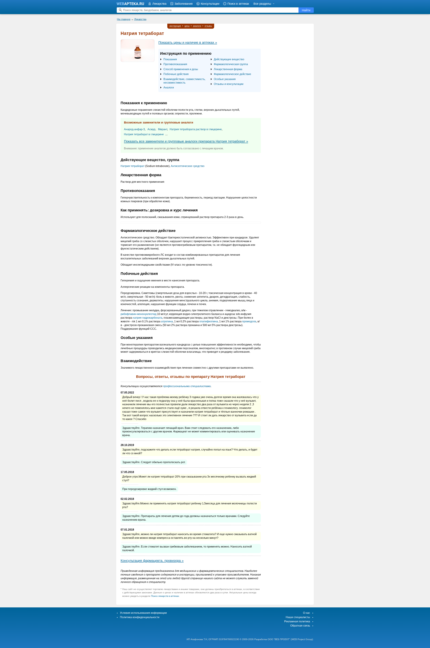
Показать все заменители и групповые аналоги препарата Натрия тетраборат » (186, 141)
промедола (249, 321)
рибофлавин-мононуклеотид (138, 314)
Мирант (162, 129)
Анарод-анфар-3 (134, 129)
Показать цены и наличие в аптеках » (187, 42)
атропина (167, 321)
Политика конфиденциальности (139, 617)
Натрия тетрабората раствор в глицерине (196, 129)
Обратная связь (300, 625)
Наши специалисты (298, 617)
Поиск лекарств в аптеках (165, 596)
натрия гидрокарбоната (147, 317)
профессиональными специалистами (187, 386)
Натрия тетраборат (132, 166)
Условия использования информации (143, 612)
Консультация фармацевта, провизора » (152, 560)
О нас (306, 612)
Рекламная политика (297, 621)
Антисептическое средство (187, 166)
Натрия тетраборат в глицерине (144, 134)
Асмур (151, 129)
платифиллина (208, 321)
